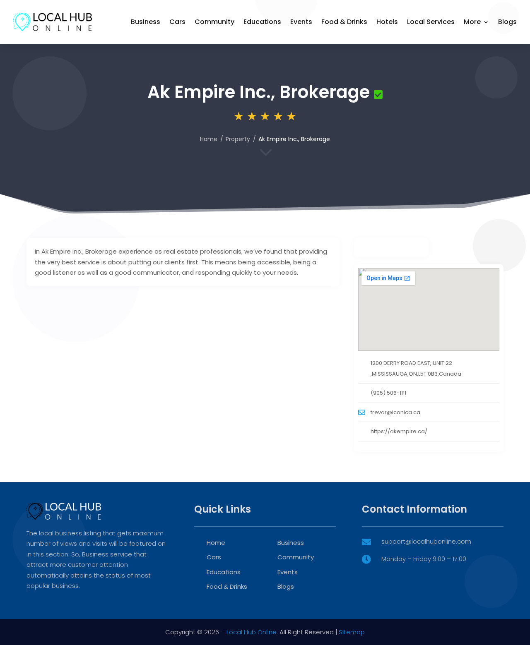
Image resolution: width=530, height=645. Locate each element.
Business (145, 21)
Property (238, 139)
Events (301, 21)
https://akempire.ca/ (399, 431)
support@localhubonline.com (426, 541)
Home (208, 139)
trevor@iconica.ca (395, 412)
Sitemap (352, 632)
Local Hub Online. (252, 632)
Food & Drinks (344, 21)
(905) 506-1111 (388, 393)
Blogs (507, 21)
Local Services (431, 21)
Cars (177, 21)
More (472, 21)
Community (214, 21)
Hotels (387, 21)
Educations (262, 21)
